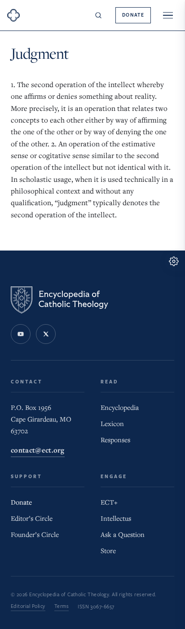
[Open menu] (168, 15)
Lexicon (112, 423)
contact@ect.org (38, 451)
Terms (61, 606)
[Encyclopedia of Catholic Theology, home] (13, 15)
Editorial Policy (28, 606)
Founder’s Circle (35, 534)
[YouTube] (21, 334)
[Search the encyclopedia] (98, 15)
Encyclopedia (120, 407)
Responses (115, 439)
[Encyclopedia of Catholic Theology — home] (59, 299)
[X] (46, 334)
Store (108, 550)
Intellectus (116, 518)
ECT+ (109, 502)
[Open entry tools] (174, 261)
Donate (133, 15)
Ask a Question (123, 534)
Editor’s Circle (32, 518)
